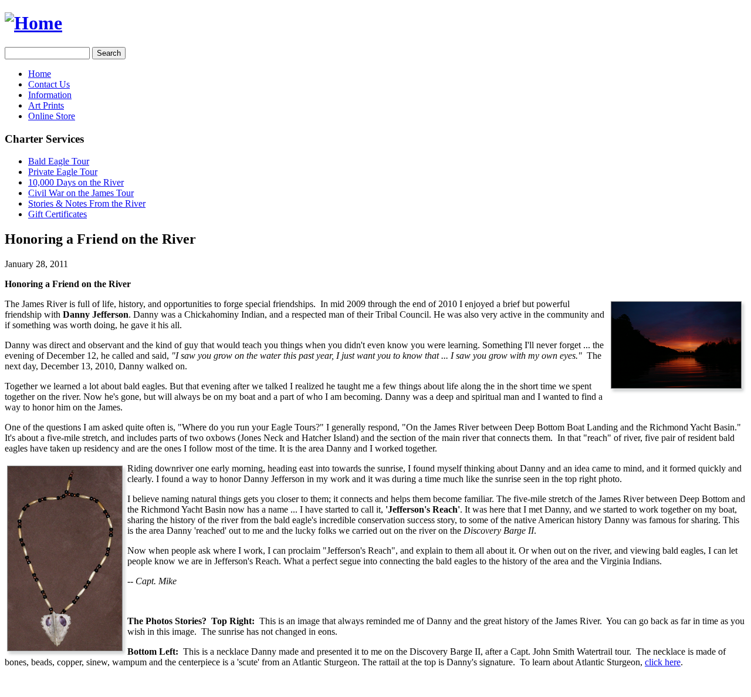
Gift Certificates (57, 214)
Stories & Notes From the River (87, 203)
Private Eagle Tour (62, 172)
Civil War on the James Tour (81, 193)
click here (663, 662)
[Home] (33, 22)
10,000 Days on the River (76, 182)
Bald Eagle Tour (58, 161)
